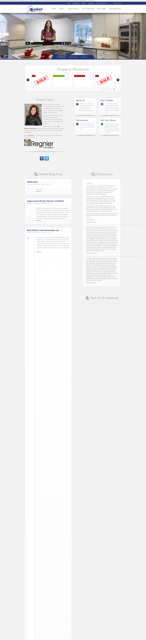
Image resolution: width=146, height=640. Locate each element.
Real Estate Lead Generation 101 (43, 230)
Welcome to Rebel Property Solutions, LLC (62, 57)
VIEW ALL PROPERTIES (107, 89)
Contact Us (91, 3)
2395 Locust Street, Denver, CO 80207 (45, 201)
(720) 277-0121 (117, 3)
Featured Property (73, 57)
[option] (41, 80)
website (31, 135)
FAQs (68, 3)
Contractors (76, 3)
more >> (38, 191)
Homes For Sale (73, 9)
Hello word (32, 182)
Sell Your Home (88, 9)
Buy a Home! (84, 57)
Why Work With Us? (102, 3)
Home (54, 9)
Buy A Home (101, 9)
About (61, 9)
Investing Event (115, 9)
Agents (84, 3)
